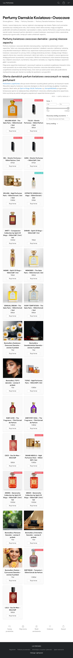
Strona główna (8, 21)
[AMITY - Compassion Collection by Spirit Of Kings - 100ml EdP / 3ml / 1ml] (12, 218)
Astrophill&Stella (51, 88)
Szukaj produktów (9, 630)
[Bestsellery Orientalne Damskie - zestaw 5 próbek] (33, 520)
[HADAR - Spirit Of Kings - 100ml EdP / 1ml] (12, 258)
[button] (8, 3)
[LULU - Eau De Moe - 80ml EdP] (12, 595)
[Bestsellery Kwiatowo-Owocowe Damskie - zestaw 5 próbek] (12, 330)
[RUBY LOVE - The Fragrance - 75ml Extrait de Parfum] (12, 405)
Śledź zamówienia (36, 630)
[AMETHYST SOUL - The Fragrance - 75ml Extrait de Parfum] (33, 405)
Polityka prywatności (23, 649)
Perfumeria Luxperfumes (11, 84)
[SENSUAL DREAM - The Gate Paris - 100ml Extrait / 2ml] (12, 293)
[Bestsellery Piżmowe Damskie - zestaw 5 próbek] (12, 520)
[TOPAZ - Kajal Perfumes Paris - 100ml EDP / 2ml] (33, 368)
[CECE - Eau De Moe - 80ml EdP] (12, 443)
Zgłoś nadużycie (59, 649)
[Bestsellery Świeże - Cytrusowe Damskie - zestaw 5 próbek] (12, 558)
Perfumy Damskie (27, 21)
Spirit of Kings (25, 88)
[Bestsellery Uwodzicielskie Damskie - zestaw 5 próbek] (33, 330)
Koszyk (63, 629)
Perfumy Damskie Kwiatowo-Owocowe (49, 21)
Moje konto (23, 629)
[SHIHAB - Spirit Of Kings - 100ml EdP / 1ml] (33, 218)
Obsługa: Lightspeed (36, 653)
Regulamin (12, 649)
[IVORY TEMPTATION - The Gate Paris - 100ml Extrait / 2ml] (33, 293)
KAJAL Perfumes (36, 88)
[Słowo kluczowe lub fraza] (47, 119)
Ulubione (50, 629)
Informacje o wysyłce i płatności (42, 649)
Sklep (17, 21)
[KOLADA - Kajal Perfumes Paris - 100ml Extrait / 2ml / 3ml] (12, 181)
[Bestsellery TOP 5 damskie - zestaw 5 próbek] (12, 368)
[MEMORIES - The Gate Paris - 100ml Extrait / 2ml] (33, 258)
